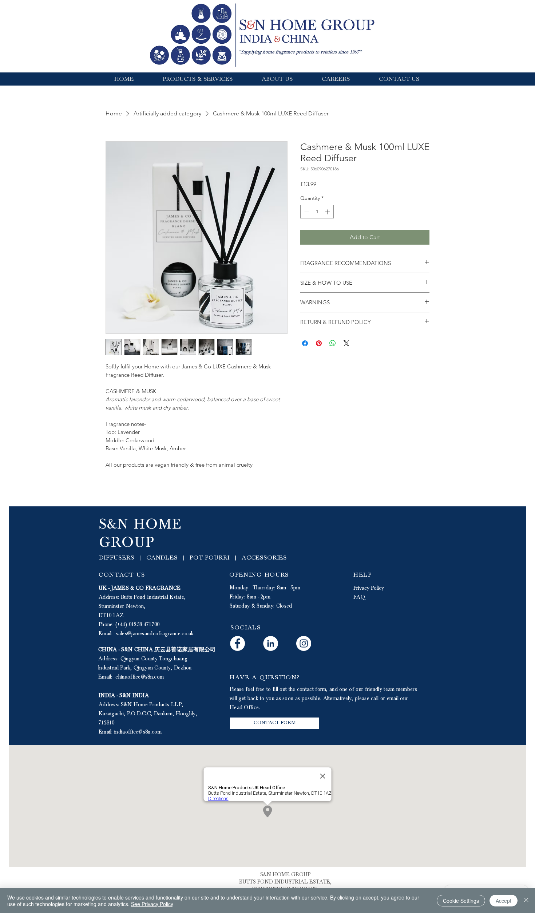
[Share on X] (346, 343)
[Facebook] (237, 643)
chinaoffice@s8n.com (139, 677)
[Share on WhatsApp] (332, 343)
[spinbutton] (317, 211)
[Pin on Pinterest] (318, 343)
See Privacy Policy (152, 904)
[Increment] (328, 211)
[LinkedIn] (270, 643)
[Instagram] (303, 643)
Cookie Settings (461, 900)
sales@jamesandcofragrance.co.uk (155, 634)
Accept (503, 900)
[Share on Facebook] (305, 343)
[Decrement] (305, 211)
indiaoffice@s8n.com (138, 732)
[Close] (526, 900)
